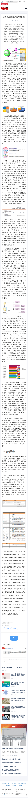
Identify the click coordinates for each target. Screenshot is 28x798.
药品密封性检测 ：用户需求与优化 (11, 759)
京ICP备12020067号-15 (6, 795)
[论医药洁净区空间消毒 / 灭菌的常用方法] (6, 684)
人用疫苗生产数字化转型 (9, 766)
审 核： (4, 625)
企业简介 (23, 783)
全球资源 (20, 785)
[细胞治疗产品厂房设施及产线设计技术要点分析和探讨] (6, 693)
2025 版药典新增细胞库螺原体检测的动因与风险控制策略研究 (18, 699)
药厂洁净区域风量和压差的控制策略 (12, 773)
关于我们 (4, 783)
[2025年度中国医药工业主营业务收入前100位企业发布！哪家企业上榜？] (6, 676)
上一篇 (7, 628)
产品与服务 (17, 783)
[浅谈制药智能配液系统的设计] (6, 709)
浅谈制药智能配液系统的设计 (18, 707)
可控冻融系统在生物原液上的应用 (11, 762)
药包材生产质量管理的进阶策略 (11, 770)
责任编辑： (4, 623)
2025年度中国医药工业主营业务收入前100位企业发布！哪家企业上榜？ (18, 675)
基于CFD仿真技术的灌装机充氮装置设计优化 (14, 748)
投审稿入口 (4, 4)
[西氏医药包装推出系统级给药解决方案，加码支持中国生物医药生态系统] (6, 717)
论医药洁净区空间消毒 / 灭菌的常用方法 (18, 683)
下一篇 (14, 628)
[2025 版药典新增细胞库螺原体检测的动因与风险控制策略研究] (6, 701)
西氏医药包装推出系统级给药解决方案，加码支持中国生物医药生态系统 (18, 716)
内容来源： (4, 622)
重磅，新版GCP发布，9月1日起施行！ (12, 667)
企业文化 (8, 785)
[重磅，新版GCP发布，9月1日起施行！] (14, 656)
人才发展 (14, 785)
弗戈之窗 (10, 783)
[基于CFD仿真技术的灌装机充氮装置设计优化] (14, 737)
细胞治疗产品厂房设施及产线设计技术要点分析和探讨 (18, 691)
